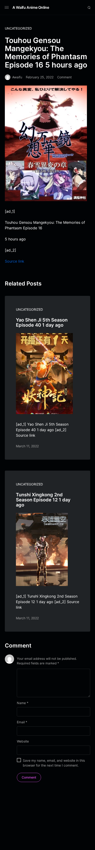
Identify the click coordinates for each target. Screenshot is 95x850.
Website (23, 741)
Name (22, 703)
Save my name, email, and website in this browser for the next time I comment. (54, 762)
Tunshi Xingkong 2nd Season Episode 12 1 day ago (43, 500)
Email (22, 722)
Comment (64, 77)
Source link (14, 261)
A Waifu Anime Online (30, 7)
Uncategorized (18, 28)
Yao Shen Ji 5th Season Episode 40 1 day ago (42, 322)
